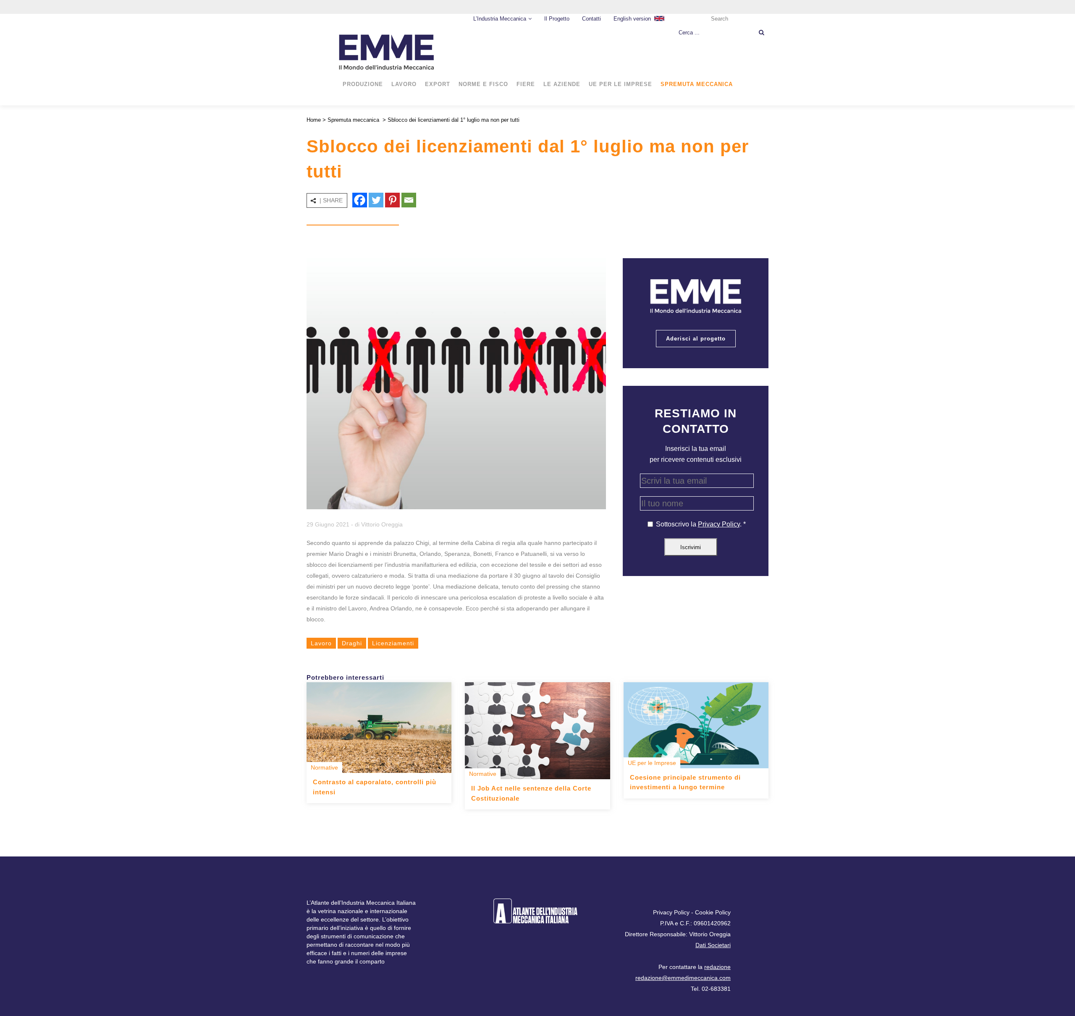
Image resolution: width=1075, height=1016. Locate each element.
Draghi (352, 643)
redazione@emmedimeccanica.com (683, 977)
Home (314, 120)
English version (632, 19)
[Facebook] (359, 200)
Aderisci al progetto (696, 338)
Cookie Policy (713, 912)
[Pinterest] (392, 200)
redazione (717, 967)
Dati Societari (713, 945)
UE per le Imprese (652, 762)
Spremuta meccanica (353, 120)
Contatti (591, 19)
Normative (324, 767)
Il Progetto (556, 19)
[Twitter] (376, 200)
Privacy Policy (719, 524)
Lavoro (321, 643)
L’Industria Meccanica (499, 19)
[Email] (408, 200)
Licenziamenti (393, 643)
